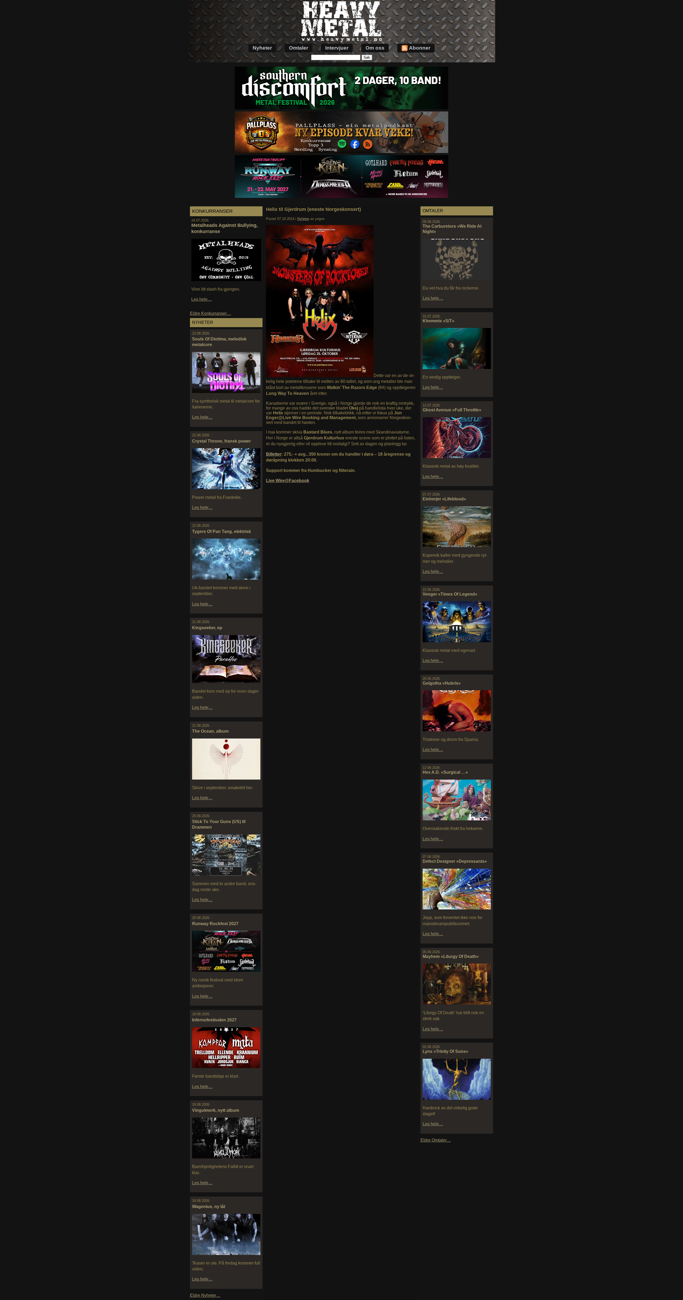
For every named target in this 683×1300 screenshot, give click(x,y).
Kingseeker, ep (207, 627)
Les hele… (201, 299)
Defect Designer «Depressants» (455, 861)
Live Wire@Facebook (287, 480)
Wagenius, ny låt (208, 1206)
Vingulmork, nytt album (215, 1110)
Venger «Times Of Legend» (450, 594)
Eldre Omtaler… (435, 1140)
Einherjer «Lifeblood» (444, 499)
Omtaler (298, 48)
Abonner (419, 48)
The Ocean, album (210, 731)
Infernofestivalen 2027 (214, 1020)
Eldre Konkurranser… (210, 313)
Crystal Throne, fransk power (221, 441)
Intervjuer (336, 48)
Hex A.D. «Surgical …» (445, 772)
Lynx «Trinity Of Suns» (445, 1051)
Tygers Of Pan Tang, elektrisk (221, 531)
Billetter (273, 454)
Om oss (375, 48)
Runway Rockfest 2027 (215, 923)
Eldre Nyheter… (205, 1295)
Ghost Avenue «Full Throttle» (452, 410)
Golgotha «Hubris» (442, 683)
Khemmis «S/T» (438, 321)
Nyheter (262, 48)
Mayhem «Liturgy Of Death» (451, 956)
